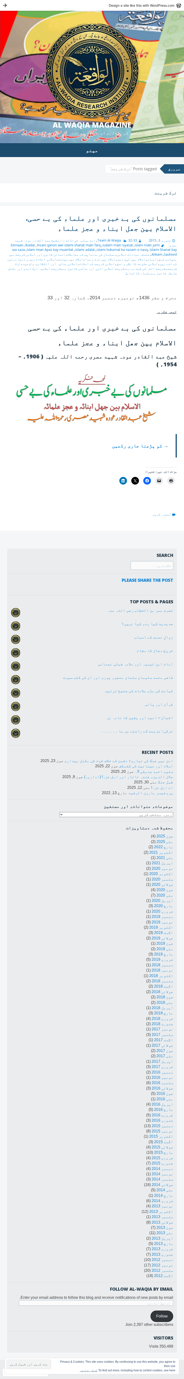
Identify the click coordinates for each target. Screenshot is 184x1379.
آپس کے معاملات (78, 254)
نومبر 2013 (162, 1206)
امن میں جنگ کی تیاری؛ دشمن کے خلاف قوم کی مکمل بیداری (118, 761)
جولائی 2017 (162, 1045)
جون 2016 (164, 1093)
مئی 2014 (164, 1190)
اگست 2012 (163, 1276)
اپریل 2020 (162, 901)
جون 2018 (164, 997)
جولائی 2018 (162, 992)
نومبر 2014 (162, 1174)
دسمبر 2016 (162, 1072)
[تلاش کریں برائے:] (152, 566)
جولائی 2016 (162, 1088)
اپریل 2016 (162, 1104)
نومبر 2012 (162, 1265)
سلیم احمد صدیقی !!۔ (154, 771)
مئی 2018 (164, 1002)
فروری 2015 (162, 1158)
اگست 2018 (163, 986)
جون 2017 (164, 1051)
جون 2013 (164, 1228)
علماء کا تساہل (137, 273)
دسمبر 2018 (162, 965)
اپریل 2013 (162, 1238)
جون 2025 (164, 836)
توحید (27, 263)
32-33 (132, 240)
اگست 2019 (163, 933)
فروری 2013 (162, 1249)
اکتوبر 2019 (161, 927)
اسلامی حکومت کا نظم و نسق (137, 263)
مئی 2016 (164, 1099)
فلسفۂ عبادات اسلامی (133, 254)
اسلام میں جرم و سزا (100, 259)
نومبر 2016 (162, 1077)
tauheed (170, 254)
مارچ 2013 (163, 1244)
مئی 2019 (164, 949)
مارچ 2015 (163, 1152)
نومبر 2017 (162, 1029)
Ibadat (30, 245)
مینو (92, 150)
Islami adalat (85, 249)
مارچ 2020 (163, 906)
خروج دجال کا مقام (155, 651)
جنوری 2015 (162, 1163)
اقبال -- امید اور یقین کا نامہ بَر (140, 718)
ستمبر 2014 (162, 1179)
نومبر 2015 (162, 1131)
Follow (162, 1316)
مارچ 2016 (163, 1110)
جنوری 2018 (162, 1024)
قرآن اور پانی (159, 704)
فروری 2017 (162, 1067)
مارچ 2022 (163, 847)
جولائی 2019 (162, 938)
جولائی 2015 (162, 1147)
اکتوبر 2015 (161, 1136)
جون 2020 (164, 890)
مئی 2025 (164, 842)
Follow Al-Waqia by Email (141, 1289)
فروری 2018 (162, 1019)
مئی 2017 (164, 1056)
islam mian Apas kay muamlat (50, 249)
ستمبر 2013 (162, 1217)
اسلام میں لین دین (131, 259)
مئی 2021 (164, 858)
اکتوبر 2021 (161, 852)
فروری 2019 (162, 959)
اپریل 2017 (162, 1061)
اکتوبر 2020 (161, 874)
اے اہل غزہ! (162, 788)
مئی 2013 (164, 1233)
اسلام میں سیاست (70, 259)
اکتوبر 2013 (161, 1211)
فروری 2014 (162, 1201)
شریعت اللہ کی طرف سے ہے (145, 268)
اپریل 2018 (162, 1008)
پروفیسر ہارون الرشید (150, 793)
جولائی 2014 (162, 1185)
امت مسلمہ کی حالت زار (77, 240)
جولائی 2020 (162, 884)
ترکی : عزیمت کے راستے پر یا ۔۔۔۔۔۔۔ (137, 731)
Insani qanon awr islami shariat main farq (69, 245)
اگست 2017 (163, 1040)
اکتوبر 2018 (161, 976)
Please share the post (147, 580)
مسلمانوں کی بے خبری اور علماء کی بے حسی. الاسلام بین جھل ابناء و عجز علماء (101, 223)
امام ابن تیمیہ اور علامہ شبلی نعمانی (135, 664)
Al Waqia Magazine (92, 125)
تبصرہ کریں (162, 514)
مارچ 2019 (163, 954)
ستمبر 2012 (162, 1270)
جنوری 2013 (162, 1254)
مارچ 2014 (163, 1195)
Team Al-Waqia (109, 240)
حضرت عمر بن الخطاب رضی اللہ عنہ (140, 610)
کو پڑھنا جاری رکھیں (140, 445)
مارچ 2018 (163, 1013)
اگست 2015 (163, 1142)
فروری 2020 (162, 911)
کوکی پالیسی (88, 1370)
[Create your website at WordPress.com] (92, 5)
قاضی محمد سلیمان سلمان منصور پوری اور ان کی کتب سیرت (118, 677)
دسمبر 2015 (162, 1126)
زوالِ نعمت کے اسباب (153, 637)
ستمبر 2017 (162, 1035)
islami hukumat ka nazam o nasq (122, 249)
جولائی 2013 (162, 1222)
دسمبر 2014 (162, 1169)
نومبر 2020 (162, 868)
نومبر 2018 (162, 970)
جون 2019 (164, 943)
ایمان (152, 259)
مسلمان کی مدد (103, 254)
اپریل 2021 (162, 863)
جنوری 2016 (162, 1120)
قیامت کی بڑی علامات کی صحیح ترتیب (139, 691)
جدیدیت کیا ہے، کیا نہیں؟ (147, 624)
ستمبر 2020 (162, 879)
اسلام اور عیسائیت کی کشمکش (146, 766)
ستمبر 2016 (162, 1083)
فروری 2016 (162, 1115)
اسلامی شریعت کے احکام (97, 263)
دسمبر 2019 (162, 917)
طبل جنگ (165, 782)
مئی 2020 (164, 895)
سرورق (174, 168)
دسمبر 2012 (162, 1260)
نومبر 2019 (162, 922)
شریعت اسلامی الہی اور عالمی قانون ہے (93, 268)
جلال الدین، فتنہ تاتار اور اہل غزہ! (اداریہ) (128, 777)
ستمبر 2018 (162, 981)
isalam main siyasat (118, 245)
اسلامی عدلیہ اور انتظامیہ (55, 263)
